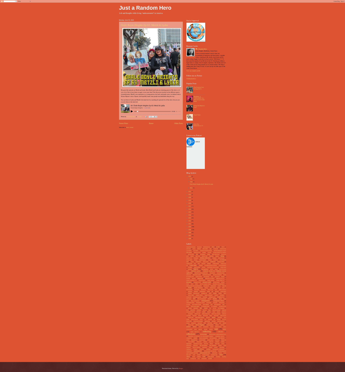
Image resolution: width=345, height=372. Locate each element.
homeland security (197, 297)
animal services (197, 252)
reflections (190, 333)
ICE (194, 299)
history (216, 295)
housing (205, 297)
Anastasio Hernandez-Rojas (206, 250)
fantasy (206, 287)
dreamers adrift (207, 282)
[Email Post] (146, 116)
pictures (222, 324)
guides (215, 293)
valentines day (214, 354)
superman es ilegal (198, 343)
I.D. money (188, 298)
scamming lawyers (220, 336)
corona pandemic (222, 265)
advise (194, 248)
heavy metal (191, 295)
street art (211, 341)
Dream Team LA (220, 280)
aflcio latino (205, 248)
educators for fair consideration (194, 286)
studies (222, 341)
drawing (194, 278)
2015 (189, 212)
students (217, 341)
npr (214, 319)
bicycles (211, 256)
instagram (215, 302)
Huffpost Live (220, 297)
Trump (195, 349)
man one (204, 310)
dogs (212, 276)
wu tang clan (193, 358)
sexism (187, 340)
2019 (189, 200)
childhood (212, 261)
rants (224, 329)
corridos (190, 267)
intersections (221, 302)
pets (220, 323)
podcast (188, 326)
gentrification (202, 291)
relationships (203, 334)
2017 (189, 206)
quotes (200, 329)
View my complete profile (193, 71)
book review (221, 258)
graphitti (190, 293)
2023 (189, 191)
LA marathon (214, 306)
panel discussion (220, 321)
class (199, 263)
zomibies (210, 358)
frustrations (203, 289)
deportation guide (220, 273)
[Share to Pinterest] (156, 117)
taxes (223, 343)
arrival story (191, 254)
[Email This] (149, 117)
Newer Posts (123, 123)
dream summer (211, 280)
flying (219, 287)
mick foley (216, 315)
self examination (213, 338)
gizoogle (217, 291)
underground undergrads (218, 349)
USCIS (198, 354)
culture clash (223, 267)
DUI (192, 284)
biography (196, 258)
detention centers (207, 274)
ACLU (223, 247)
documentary (206, 276)
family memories (198, 288)
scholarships (189, 338)
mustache (220, 317)
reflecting (207, 331)
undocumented (198, 351)
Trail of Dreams (196, 347)
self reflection (221, 338)
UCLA (201, 349)
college (209, 263)
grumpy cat (204, 293)
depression (188, 274)
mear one (198, 312)
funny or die (210, 289)
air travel (215, 248)
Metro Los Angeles (216, 313)
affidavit (199, 248)
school (195, 338)
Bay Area (198, 256)
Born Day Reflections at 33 (198, 124)
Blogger (181, 368)
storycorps (199, 341)
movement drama (200, 317)
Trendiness (188, 349)
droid (187, 284)
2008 (189, 232)
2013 (189, 218)
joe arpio (188, 304)
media (203, 312)
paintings (214, 321)
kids (223, 304)
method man (197, 313)
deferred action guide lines (201, 273)
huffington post (212, 297)
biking (222, 256)
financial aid (212, 287)
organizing (207, 321)
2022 (189, 194)
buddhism (216, 260)
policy (200, 326)
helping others (199, 295)
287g (213, 247)
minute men (190, 317)
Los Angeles (221, 308)
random (211, 329)
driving (222, 282)
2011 (189, 224)
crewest (203, 267)
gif (212, 291)
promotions (205, 326)
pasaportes (193, 323)
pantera (187, 323)
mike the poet (223, 315)
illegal (220, 298)
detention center (197, 274)
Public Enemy (218, 326)
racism (205, 329)
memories (224, 312)
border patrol (189, 260)
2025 (189, 176)
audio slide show (215, 254)
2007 (189, 235)
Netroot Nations (194, 319)
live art (214, 308)
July (191, 179)
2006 (189, 238)
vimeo (193, 356)
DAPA (211, 269)
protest (211, 326)
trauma (210, 347)
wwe (199, 358)
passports (200, 323)
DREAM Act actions (209, 278)
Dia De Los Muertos (217, 274)
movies (208, 317)
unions (220, 353)
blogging (214, 258)
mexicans (194, 315)
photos (217, 324)
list (210, 308)
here (139, 102)
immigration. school (200, 302)
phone (224, 323)
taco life (206, 343)
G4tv (216, 289)
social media (202, 340)
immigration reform (218, 301)
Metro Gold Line (206, 313)
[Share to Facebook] (155, 117)
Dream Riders (202, 280)
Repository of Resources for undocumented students (200, 336)
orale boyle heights (198, 321)
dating (216, 269)
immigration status (190, 302)
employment (213, 286)
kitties (187, 306)
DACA (196, 269)
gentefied (196, 291)
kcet (211, 304)
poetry (194, 326)
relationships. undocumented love (217, 334)
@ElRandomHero (191, 79)
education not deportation (218, 284)
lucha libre (193, 310)
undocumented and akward (210, 351)
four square (196, 289)
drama (222, 276)
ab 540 (218, 247)
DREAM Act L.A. (220, 278)
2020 (189, 197)
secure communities (203, 338)
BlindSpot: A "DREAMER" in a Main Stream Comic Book (199, 99)
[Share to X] (153, 117)
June (191, 182)
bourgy (195, 260)
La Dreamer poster (205, 306)
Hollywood (188, 297)
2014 (189, 215)
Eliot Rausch (206, 286)
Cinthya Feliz (189, 263)
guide (210, 293)
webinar (199, 356)
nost (205, 319)
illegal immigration (195, 300)
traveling (222, 347)
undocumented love (205, 353)
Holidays (222, 295)
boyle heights (202, 260)
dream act (200, 278)
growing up (196, 293)
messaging (190, 313)
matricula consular (216, 310)
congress (201, 265)
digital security (199, 276)
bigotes (217, 256)
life (201, 308)
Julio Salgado (206, 304)
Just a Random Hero (145, 8)
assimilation (202, 254)
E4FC (196, 284)
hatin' (225, 293)
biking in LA (189, 258)
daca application (205, 269)
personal (215, 323)
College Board (216, 263)
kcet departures (217, 304)
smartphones (194, 340)
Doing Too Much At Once (199, 106)
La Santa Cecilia (222, 306)
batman (192, 256)
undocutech (214, 353)
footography (189, 289)
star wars (217, 340)
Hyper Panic (197, 115)
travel (215, 347)
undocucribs (189, 351)
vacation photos (205, 354)
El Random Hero (202, 49)
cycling (190, 269)
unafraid (208, 349)
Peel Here (210, 323)
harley (220, 293)
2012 (189, 221)
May (191, 188)
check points (205, 261)
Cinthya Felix (220, 261)
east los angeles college (205, 284)
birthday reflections (205, 258)
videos (188, 356)
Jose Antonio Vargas (196, 304)
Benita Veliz (204, 256)
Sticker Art (223, 340)
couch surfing (197, 267)
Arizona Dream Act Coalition (219, 252)
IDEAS (209, 298)
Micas (211, 315)
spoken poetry (210, 340)
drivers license (216, 282)
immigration (206, 300)
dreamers (188, 282)
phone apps (190, 324)
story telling (191, 341)
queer (195, 329)
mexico (199, 315)
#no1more (199, 247)
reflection (220, 332)
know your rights (195, 306)
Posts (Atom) (129, 127)
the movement (203, 345)
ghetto (208, 291)
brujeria (209, 260)
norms (201, 319)
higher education (208, 295)
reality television (195, 331)
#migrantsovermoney (190, 247)
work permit (211, 356)
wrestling (218, 356)
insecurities (208, 302)
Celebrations (198, 261)
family (190, 288)
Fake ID (224, 286)
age (210, 248)
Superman (188, 343)
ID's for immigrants (202, 298)
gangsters (190, 291)
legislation (196, 308)
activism (188, 248)
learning (190, 308)
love (187, 310)
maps (209, 310)
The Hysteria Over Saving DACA (199, 88)
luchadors (199, 310)
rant (216, 328)
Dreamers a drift (197, 282)
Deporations (212, 273)
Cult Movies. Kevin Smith (213, 267)
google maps (223, 291)
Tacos (211, 343)
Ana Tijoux (195, 250)
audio (208, 254)
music (213, 317)
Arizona (209, 252)
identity (215, 299)
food (223, 287)
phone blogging (200, 325)
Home (151, 123)
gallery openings (222, 289)
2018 (189, 203)
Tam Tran (217, 343)
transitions (204, 347)
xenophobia (204, 358)
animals (204, 252)
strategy (205, 341)
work (204, 356)
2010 (189, 227)
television (195, 345)
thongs (220, 345)
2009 (189, 229)
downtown (217, 276)
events (219, 286)
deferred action (195, 271)
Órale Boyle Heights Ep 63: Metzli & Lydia (144, 25)
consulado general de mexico (211, 265)
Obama (218, 319)
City (195, 263)
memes (218, 312)
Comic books (193, 265)
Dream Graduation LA (191, 280)
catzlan (192, 261)
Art (197, 254)
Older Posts (178, 123)
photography (210, 325)
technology (188, 345)
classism (203, 263)
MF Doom (205, 315)
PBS (205, 323)
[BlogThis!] (151, 117)
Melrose (209, 312)
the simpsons (213, 345)
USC (194, 354)
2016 (189, 209)
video (221, 354)
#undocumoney (206, 247)
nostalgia (210, 319)
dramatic (188, 278)
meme (214, 312)
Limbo (205, 308)
